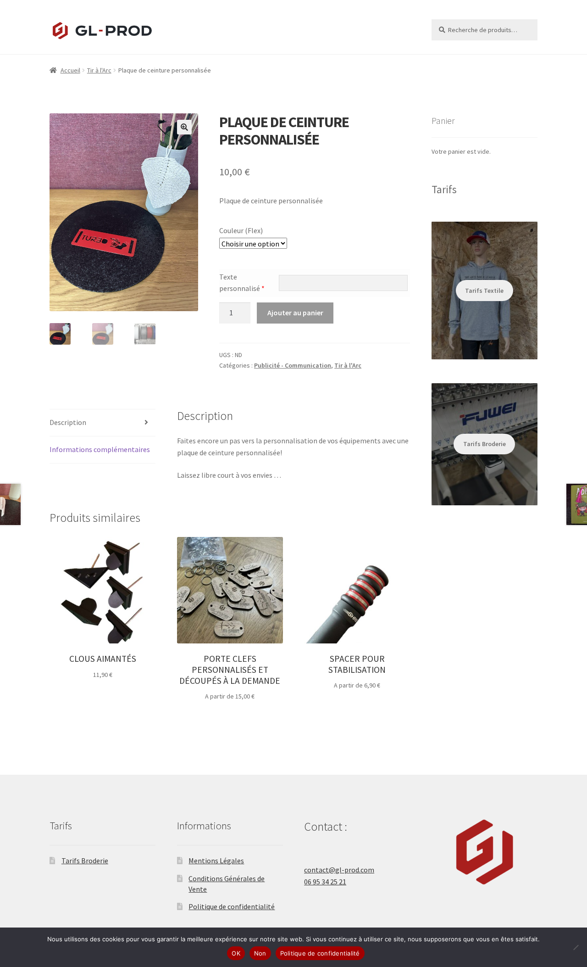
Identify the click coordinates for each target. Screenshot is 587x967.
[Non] (575, 947)
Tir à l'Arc (99, 70)
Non (260, 953)
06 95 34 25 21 (325, 881)
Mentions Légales (216, 860)
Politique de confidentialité (231, 906)
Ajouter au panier (295, 312)
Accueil (70, 70)
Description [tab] (68, 422)
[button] (184, 127)
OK (236, 953)
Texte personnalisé (242, 282)
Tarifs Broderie (84, 860)
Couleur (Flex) (241, 230)
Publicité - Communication (292, 365)
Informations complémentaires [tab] (100, 449)
